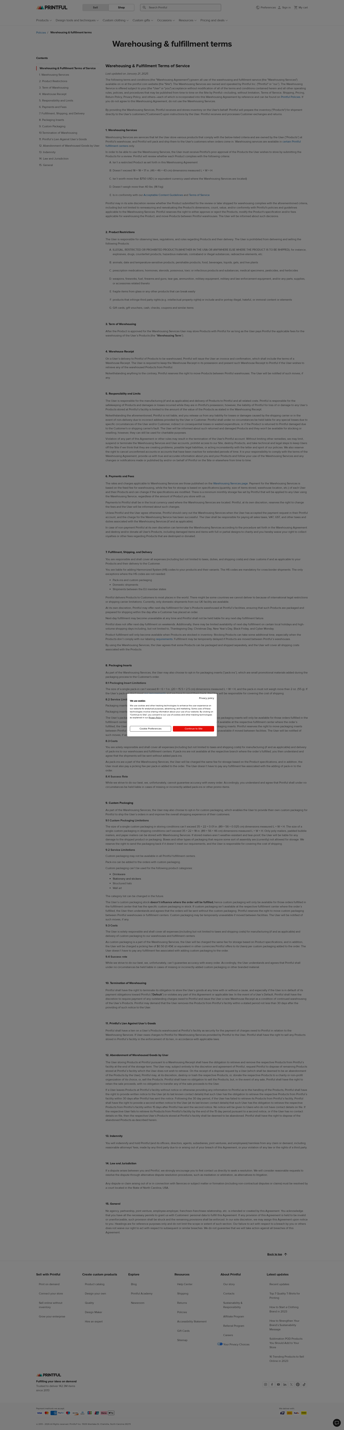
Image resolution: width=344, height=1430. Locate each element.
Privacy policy (206, 698)
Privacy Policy (155, 717)
